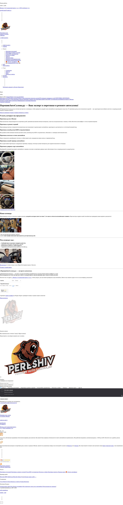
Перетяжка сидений (13, 98)
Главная (5, 46)
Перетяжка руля (4, 98)
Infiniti (9, 476)
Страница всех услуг (5, 209)
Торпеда (8, 56)
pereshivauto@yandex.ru (3, 423)
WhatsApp (69, 445)
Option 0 (4, 387)
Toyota (23, 476)
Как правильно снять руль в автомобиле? (33, 486)
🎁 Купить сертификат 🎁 (12, 61)
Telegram (76, 445)
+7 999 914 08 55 (4, 37)
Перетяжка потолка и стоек (7, 99)
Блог (4, 64)
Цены (7, 73)
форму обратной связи (108, 445)
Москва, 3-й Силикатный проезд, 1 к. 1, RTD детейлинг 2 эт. (8, 427)
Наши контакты (4, 298)
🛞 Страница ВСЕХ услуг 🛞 (13, 63)
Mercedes (2, 476)
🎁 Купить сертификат (71, 472)
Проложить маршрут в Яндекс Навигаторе (13, 87)
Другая (80, 387)
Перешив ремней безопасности (13, 60)
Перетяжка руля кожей (11, 51)
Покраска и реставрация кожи (13, 59)
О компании (9, 70)
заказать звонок (4, 399)
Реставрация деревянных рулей (48, 98)
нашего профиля (9, 295)
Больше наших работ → (30, 476)
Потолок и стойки (10, 55)
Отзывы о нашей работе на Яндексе (9, 100)
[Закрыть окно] (0, 377)
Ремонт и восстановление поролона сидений (29, 98)
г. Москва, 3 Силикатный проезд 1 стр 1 (21, 277)
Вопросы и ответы (10, 74)
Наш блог (12, 209)
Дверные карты (9, 57)
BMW (6, 476)
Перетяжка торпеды (19, 99)
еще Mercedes (14, 476)
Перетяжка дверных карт (30, 99)
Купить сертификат (18, 486)
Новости (8, 71)
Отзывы (5, 75)
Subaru (19, 476)
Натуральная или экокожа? (49, 486)
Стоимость (16, 112)
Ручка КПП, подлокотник (12, 54)
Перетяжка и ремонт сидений (13, 52)
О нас (1, 481)
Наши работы (6, 65)
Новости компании (5, 112)
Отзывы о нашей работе (6, 267)
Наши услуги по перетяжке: (17, 96)
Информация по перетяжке (24, 100)
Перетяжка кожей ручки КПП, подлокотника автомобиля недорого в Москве (55, 99)
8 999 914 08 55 (6, 45)
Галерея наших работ (5, 486)
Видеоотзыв (3, 265)
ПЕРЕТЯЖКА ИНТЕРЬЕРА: (63, 98)
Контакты (5, 76)
